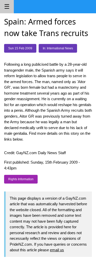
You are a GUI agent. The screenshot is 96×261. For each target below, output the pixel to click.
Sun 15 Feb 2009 (20, 48)
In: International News (58, 48)
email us (57, 250)
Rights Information (21, 179)
